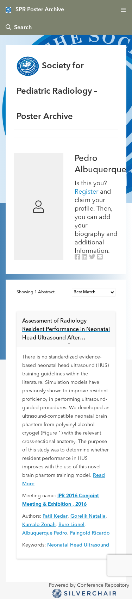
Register (86, 192)
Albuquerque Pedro (44, 533)
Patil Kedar (55, 516)
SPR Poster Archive (39, 10)
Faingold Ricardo (90, 533)
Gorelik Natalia (88, 516)
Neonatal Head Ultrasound (78, 545)
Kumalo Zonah (39, 524)
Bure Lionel (71, 524)
